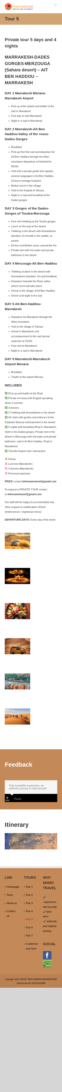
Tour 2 (29, 895)
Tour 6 (29, 927)
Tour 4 (29, 911)
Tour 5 (29, 919)
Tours (10, 895)
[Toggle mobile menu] (55, 4)
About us (12, 903)
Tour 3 (29, 903)
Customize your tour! (31, 946)
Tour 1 (29, 886)
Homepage (12, 886)
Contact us (11, 913)
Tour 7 (29, 935)
